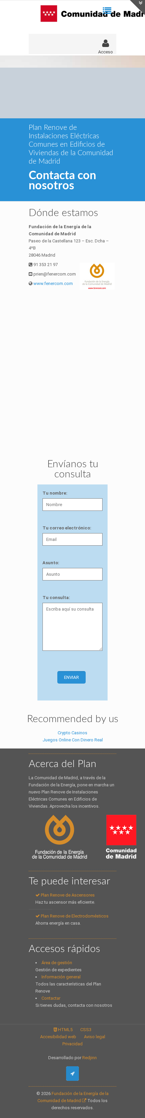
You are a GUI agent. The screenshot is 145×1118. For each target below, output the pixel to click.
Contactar (50, 998)
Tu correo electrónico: (66, 527)
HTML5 (64, 1029)
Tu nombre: (54, 493)
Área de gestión (56, 962)
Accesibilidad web (58, 1036)
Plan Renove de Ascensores (67, 895)
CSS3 (85, 1029)
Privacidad (72, 1043)
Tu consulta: (56, 597)
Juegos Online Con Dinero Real (72, 739)
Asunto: (50, 562)
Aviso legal (94, 1036)
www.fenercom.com (52, 283)
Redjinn (89, 1057)
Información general (61, 976)
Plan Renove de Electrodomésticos (74, 916)
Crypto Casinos (72, 732)
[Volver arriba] (72, 1073)
